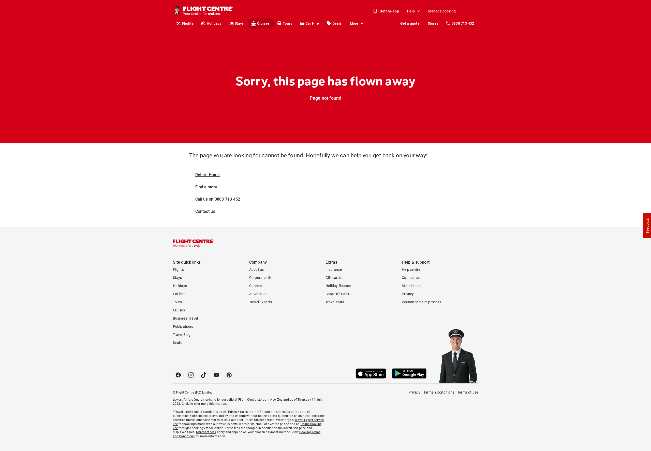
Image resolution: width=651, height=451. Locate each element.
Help (411, 11)
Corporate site (260, 278)
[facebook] (178, 375)
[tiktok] (203, 375)
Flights (188, 23)
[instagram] (191, 375)
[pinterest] (229, 375)
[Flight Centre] (193, 243)
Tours (287, 23)
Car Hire (312, 23)
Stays (239, 23)
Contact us (411, 278)
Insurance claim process (421, 302)
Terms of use (467, 392)
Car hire (179, 294)
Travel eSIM (335, 302)
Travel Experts (260, 302)
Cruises (263, 23)
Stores (433, 23)
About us (256, 269)
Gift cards (334, 278)
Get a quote (410, 23)
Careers (255, 286)
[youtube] (216, 375)
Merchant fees (206, 432)
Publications (183, 326)
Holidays (214, 23)
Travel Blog (182, 335)
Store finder (411, 286)
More (354, 23)
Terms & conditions (438, 392)
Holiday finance (338, 286)
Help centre (411, 269)
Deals (337, 23)
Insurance (334, 269)
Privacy (408, 294)
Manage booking (442, 11)
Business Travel (185, 318)
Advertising (258, 294)
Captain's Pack (337, 294)
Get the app (389, 11)
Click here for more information (204, 403)
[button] (647, 225)
